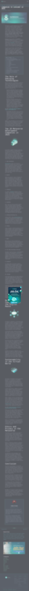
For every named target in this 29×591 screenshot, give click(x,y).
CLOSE (20, 287)
